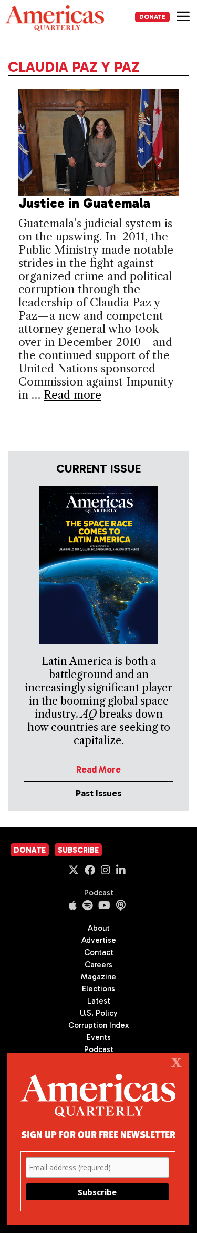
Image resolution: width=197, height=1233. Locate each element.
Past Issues (98, 793)
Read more (72, 394)
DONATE (152, 17)
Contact (98, 952)
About (99, 928)
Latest (98, 1001)
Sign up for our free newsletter (98, 1134)
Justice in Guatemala (84, 203)
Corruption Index (98, 1025)
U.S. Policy (99, 1013)
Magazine (98, 976)
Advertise (98, 940)
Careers (98, 964)
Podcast (98, 893)
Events (99, 1037)
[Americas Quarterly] (54, 18)
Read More (98, 769)
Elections (98, 989)
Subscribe (78, 850)
